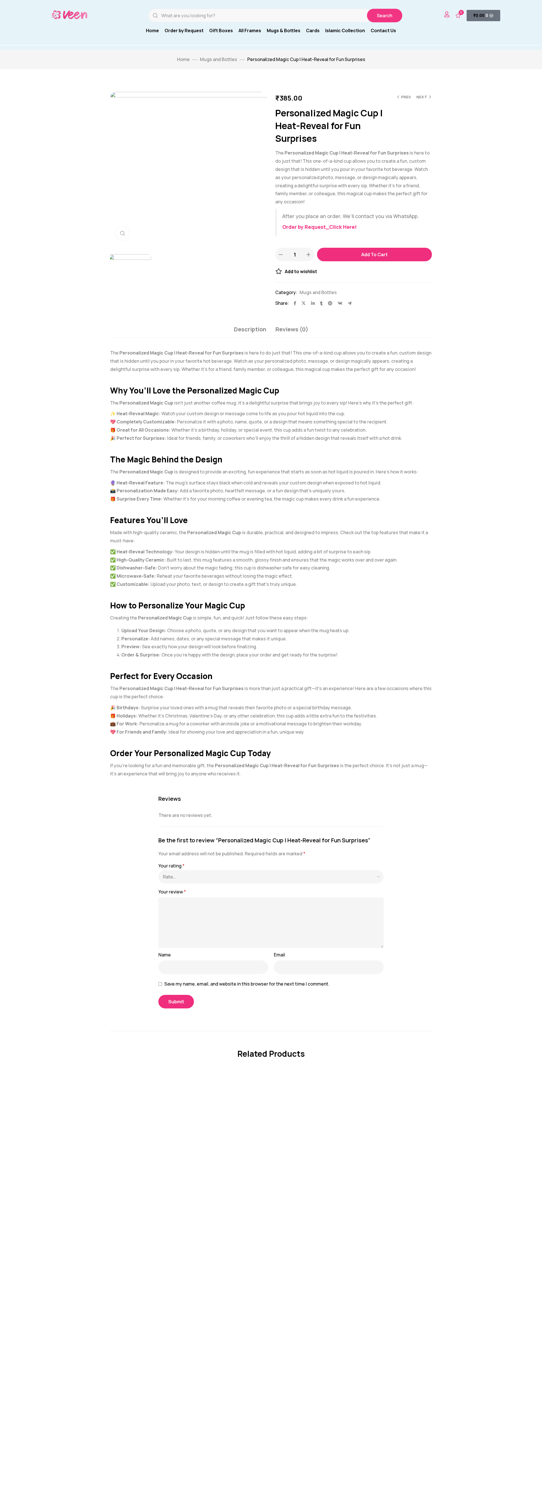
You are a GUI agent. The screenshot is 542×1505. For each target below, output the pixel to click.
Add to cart (374, 254)
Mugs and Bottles (218, 59)
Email (279, 955)
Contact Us (383, 30)
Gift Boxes (221, 30)
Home (152, 30)
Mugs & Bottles (283, 30)
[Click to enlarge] (122, 233)
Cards (313, 30)
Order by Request (184, 30)
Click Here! (343, 226)
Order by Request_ (305, 226)
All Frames (250, 30)
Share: (282, 303)
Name (164, 955)
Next (421, 96)
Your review (172, 892)
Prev (406, 96)
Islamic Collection (345, 30)
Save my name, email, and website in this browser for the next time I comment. (246, 984)
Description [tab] (250, 329)
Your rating (171, 866)
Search (384, 15)
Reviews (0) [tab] (292, 329)
